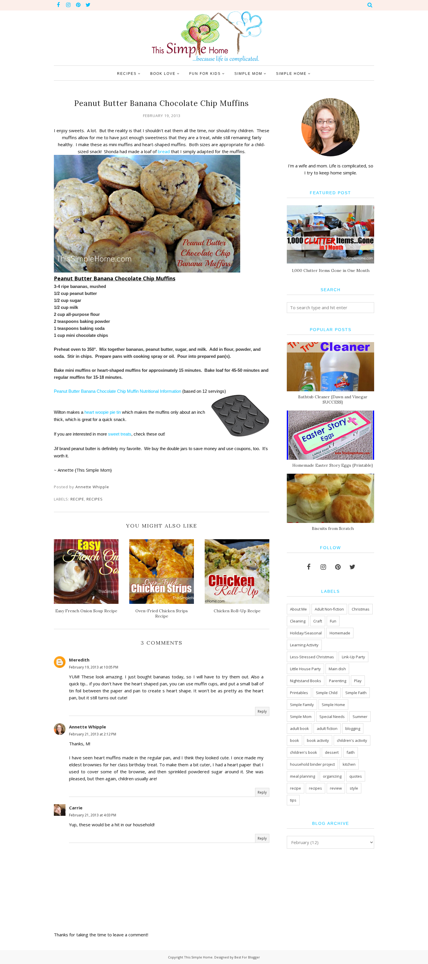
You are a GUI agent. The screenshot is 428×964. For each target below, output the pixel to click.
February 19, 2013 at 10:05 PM (93, 667)
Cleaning (297, 621)
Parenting (337, 680)
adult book (299, 728)
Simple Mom (301, 716)
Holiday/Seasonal (306, 633)
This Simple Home (198, 957)
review (336, 788)
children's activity (352, 740)
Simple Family (302, 704)
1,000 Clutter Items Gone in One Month (330, 270)
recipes (94, 499)
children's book (303, 752)
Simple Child (326, 692)
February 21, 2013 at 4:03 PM (92, 815)
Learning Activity (304, 645)
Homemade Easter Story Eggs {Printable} (332, 465)
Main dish (337, 668)
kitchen (349, 764)
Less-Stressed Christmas (312, 656)
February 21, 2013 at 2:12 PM (92, 734)
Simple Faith (356, 692)
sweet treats (119, 433)
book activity (318, 740)
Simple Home (333, 704)
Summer (360, 716)
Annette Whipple (87, 727)
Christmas (360, 609)
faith (350, 752)
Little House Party (305, 668)
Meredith (79, 660)
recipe (77, 499)
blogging (352, 728)
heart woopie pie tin (102, 412)
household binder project (312, 764)
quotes (355, 776)
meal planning (302, 776)
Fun (333, 621)
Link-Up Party (353, 656)
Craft (317, 621)
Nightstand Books (305, 680)
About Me (298, 609)
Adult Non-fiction (329, 609)
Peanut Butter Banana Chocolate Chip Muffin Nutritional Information (117, 391)
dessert (332, 752)
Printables (299, 692)
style (354, 788)
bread (163, 151)
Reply (262, 711)
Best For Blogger (247, 957)
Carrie (75, 808)
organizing (332, 776)
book (294, 740)
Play (358, 680)
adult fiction (327, 728)
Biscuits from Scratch (333, 528)
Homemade (340, 633)
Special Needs (332, 716)
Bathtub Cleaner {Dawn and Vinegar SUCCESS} (332, 399)
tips (293, 800)
